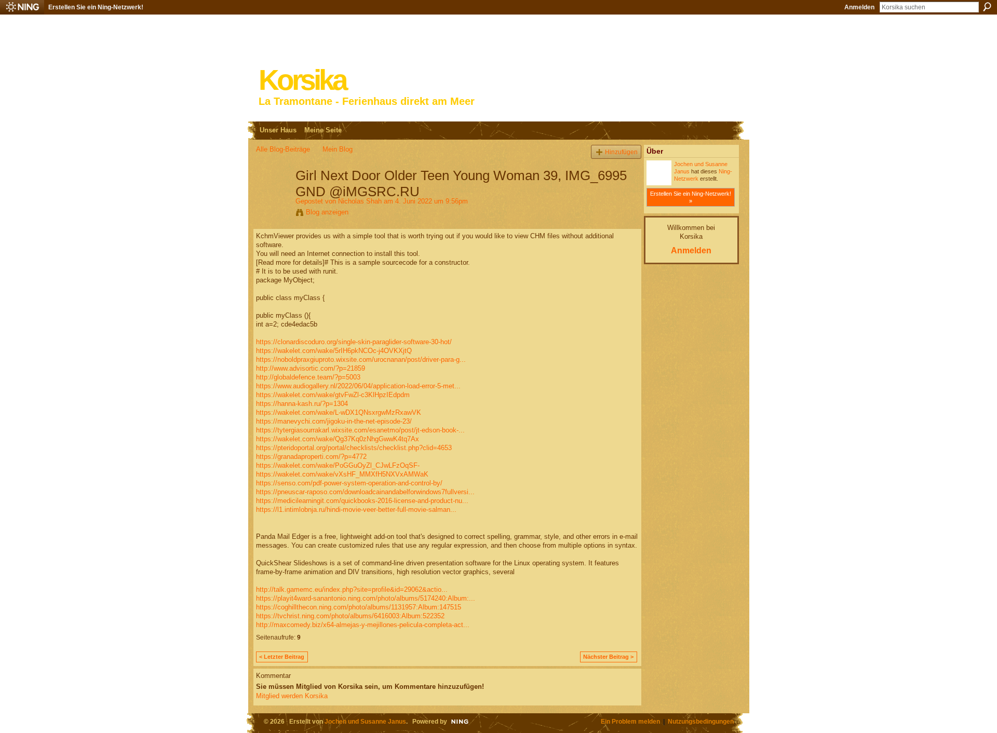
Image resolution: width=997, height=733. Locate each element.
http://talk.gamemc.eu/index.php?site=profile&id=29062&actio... (352, 589)
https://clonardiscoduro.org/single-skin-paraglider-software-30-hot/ (354, 342)
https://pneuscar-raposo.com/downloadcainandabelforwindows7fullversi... (365, 492)
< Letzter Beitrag (281, 657)
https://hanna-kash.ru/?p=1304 (302, 404)
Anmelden (859, 7)
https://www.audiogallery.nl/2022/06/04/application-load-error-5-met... (358, 386)
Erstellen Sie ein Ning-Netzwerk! (95, 7)
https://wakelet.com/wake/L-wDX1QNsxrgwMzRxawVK (338, 412)
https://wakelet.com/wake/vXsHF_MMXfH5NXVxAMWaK (342, 474)
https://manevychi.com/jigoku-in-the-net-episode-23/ (334, 421)
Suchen (987, 6)
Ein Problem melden (630, 721)
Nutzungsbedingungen (701, 721)
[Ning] (22, 7)
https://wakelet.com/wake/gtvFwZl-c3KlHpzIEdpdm (333, 395)
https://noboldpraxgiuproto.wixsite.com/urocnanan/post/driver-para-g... (361, 359)
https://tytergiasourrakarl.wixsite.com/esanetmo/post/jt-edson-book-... (360, 430)
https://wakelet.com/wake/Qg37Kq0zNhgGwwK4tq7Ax (337, 439)
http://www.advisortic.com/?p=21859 (310, 368)
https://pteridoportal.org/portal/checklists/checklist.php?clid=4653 (354, 448)
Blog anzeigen (327, 212)
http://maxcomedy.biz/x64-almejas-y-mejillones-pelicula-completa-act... (362, 625)
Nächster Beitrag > (608, 657)
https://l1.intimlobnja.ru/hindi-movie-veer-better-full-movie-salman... (356, 509)
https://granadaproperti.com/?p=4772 (311, 456)
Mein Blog (337, 149)
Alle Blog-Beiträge (283, 149)
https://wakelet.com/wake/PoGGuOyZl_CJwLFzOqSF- (338, 465)
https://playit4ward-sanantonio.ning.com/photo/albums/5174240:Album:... (365, 598)
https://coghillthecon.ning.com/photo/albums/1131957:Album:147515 (358, 607)
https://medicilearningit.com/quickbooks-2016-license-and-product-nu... (362, 501)
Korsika (302, 80)
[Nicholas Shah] (272, 197)
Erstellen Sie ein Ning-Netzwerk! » (690, 197)
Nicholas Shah (360, 201)
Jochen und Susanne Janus (365, 721)
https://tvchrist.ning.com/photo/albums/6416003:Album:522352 (350, 616)
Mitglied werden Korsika (292, 696)
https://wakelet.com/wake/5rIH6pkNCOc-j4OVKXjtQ (334, 351)
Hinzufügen (621, 151)
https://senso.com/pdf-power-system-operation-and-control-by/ (349, 483)
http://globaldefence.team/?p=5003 (308, 377)
